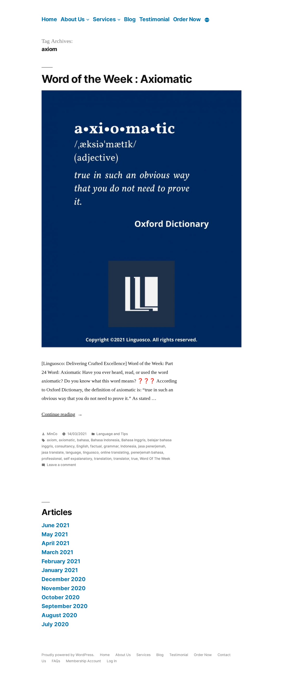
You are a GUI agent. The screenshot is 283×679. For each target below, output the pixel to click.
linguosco (91, 452)
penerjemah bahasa (147, 452)
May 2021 (55, 534)
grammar (111, 446)
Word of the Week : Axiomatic (117, 79)
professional (52, 458)
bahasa (83, 440)
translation (102, 458)
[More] (207, 20)
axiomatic (67, 440)
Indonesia (128, 446)
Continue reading (62, 414)
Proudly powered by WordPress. (68, 655)
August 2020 (59, 615)
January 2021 (60, 570)
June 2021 (55, 525)
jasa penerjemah (151, 446)
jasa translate (53, 452)
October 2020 (61, 597)
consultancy (65, 446)
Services (104, 19)
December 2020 (64, 579)
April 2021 (55, 543)
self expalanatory (78, 458)
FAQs (56, 661)
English (82, 446)
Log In (112, 661)
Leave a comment (61, 465)
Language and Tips (112, 434)
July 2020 (55, 624)
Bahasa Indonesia (105, 440)
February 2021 (61, 561)
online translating (115, 452)
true (134, 458)
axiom (52, 440)
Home (49, 19)
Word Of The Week (155, 458)
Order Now (187, 19)
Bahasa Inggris (133, 440)
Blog (130, 19)
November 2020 (64, 588)
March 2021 (57, 552)
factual (96, 446)
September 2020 (65, 606)
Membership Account (83, 661)
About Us (73, 19)
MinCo (52, 434)
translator (121, 458)
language (73, 452)
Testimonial (154, 19)
